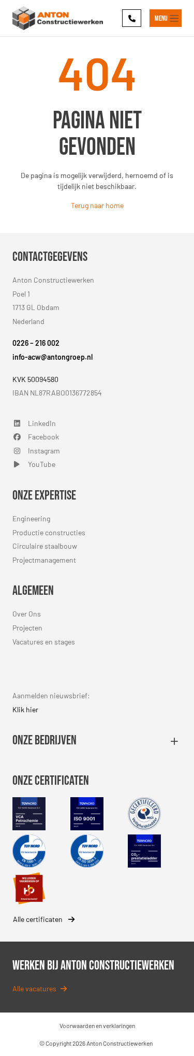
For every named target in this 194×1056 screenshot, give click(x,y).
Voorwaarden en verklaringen (97, 1025)
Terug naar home (97, 205)
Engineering (31, 518)
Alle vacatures (34, 988)
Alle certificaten (38, 919)
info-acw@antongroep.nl (52, 357)
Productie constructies (48, 532)
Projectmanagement (44, 559)
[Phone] (131, 17)
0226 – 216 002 (35, 343)
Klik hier (25, 709)
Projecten (27, 627)
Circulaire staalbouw (44, 545)
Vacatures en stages (43, 641)
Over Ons (26, 613)
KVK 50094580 (35, 379)
